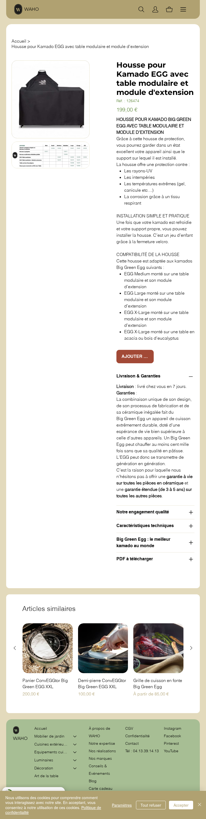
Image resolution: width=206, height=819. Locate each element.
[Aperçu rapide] (48, 648)
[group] (103, 663)
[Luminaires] (75, 760)
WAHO (31, 9)
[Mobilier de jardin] (75, 736)
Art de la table (46, 775)
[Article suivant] (191, 648)
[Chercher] (141, 9)
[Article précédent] (15, 648)
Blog (93, 781)
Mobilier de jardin (49, 736)
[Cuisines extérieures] (75, 744)
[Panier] (169, 9)
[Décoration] (75, 768)
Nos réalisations (102, 750)
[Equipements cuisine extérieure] (75, 752)
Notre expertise (102, 743)
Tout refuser (151, 805)
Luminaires (43, 760)
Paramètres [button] (122, 805)
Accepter (181, 805)
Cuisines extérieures (51, 744)
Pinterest (171, 743)
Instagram (172, 728)
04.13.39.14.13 (146, 750)
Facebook (172, 735)
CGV (129, 728)
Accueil (40, 728)
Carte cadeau (100, 788)
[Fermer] (199, 805)
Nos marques (100, 758)
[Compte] (155, 9)
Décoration (43, 768)
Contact (132, 743)
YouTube (171, 750)
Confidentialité (137, 735)
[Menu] (183, 9)
